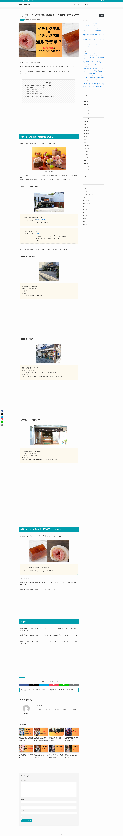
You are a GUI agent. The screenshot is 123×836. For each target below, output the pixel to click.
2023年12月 (86, 136)
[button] (24, 685)
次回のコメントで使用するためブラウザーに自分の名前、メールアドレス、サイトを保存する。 (44, 816)
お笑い (85, 188)
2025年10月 (86, 98)
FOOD (85, 180)
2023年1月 (86, 169)
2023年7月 (86, 151)
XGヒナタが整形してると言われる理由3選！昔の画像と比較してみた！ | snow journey (93, 72)
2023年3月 (86, 163)
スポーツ (86, 209)
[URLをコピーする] (74, 685)
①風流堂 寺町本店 (34, 89)
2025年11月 (86, 95)
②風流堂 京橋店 (34, 91)
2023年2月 (86, 166)
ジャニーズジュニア (88, 203)
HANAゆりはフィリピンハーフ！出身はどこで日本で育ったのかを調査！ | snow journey (93, 79)
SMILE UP (86, 183)
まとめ (29, 99)
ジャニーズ (86, 200)
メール (23, 805)
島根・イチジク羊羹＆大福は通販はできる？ (39, 86)
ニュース (86, 215)
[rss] (101, 1)
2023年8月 (86, 148)
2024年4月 (86, 124)
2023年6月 (86, 154)
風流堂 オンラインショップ (37, 88)
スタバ (85, 206)
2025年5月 (86, 104)
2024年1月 (86, 133)
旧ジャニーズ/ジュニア (89, 221)
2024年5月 (86, 121)
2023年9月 (86, 145)
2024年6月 (86, 118)
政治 (85, 218)
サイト (22, 810)
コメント (23, 780)
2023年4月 (86, 160)
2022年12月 (86, 172)
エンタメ (22, 19)
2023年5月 (86, 157)
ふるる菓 (38, 234)
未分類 (85, 224)
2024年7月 (86, 116)
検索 (102, 15)
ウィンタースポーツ (88, 194)
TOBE (85, 186)
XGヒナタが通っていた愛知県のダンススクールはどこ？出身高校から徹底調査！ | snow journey (93, 64)
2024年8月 (86, 113)
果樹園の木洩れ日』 (41, 220)
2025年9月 (86, 101)
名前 (22, 799)
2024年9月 (86, 110)
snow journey (24, 4)
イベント (86, 191)
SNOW (26, 714)
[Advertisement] (49, 118)
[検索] (103, 1)
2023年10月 (86, 142)
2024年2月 (86, 130)
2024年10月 (86, 107)
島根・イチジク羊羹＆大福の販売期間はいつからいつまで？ (43, 96)
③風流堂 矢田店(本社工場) (36, 93)
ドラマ (85, 212)
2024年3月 (86, 127)
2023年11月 (86, 139)
